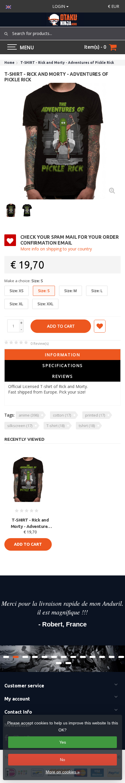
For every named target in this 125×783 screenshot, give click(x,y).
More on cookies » (63, 772)
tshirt (87, 425)
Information (62, 354)
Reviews (62, 376)
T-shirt (56, 425)
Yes (62, 742)
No (62, 759)
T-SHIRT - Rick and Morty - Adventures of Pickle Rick (30, 523)
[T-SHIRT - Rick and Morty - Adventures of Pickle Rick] (62, 141)
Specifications (62, 365)
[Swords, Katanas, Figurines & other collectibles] (62, 20)
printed (95, 415)
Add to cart (61, 326)
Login (59, 6)
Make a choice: (23, 280)
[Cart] (113, 47)
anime (29, 415)
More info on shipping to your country (56, 249)
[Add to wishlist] (100, 326)
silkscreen (19, 425)
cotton (62, 415)
